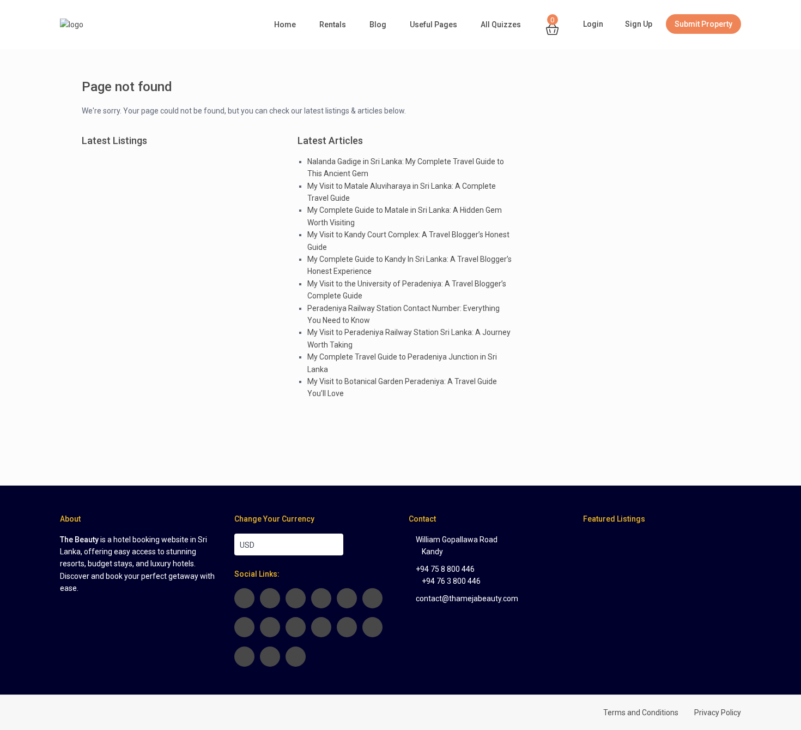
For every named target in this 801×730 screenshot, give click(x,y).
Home (285, 24)
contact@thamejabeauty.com (467, 598)
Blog (377, 24)
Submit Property (703, 24)
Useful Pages (433, 24)
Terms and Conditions (640, 712)
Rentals (332, 24)
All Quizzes (501, 24)
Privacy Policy (717, 712)
